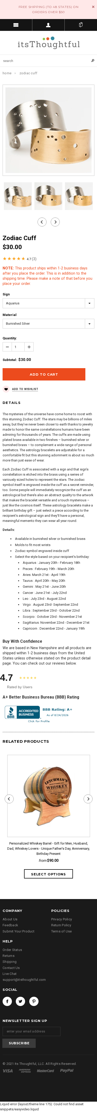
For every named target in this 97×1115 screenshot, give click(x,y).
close (93, 7)
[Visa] (8, 1071)
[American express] (25, 1071)
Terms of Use (61, 931)
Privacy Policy (61, 919)
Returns (8, 956)
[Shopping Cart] (81, 25)
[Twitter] (20, 1001)
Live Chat (10, 974)
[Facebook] (7, 1001)
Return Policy (61, 925)
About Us (10, 919)
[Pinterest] (34, 1001)
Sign (6, 294)
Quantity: (10, 338)
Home (7, 73)
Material (10, 315)
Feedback (10, 925)
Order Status (12, 950)
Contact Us (11, 968)
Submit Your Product (18, 931)
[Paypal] (67, 1071)
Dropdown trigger (48, 25)
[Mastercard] (46, 1071)
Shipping (10, 962)
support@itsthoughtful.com (24, 980)
